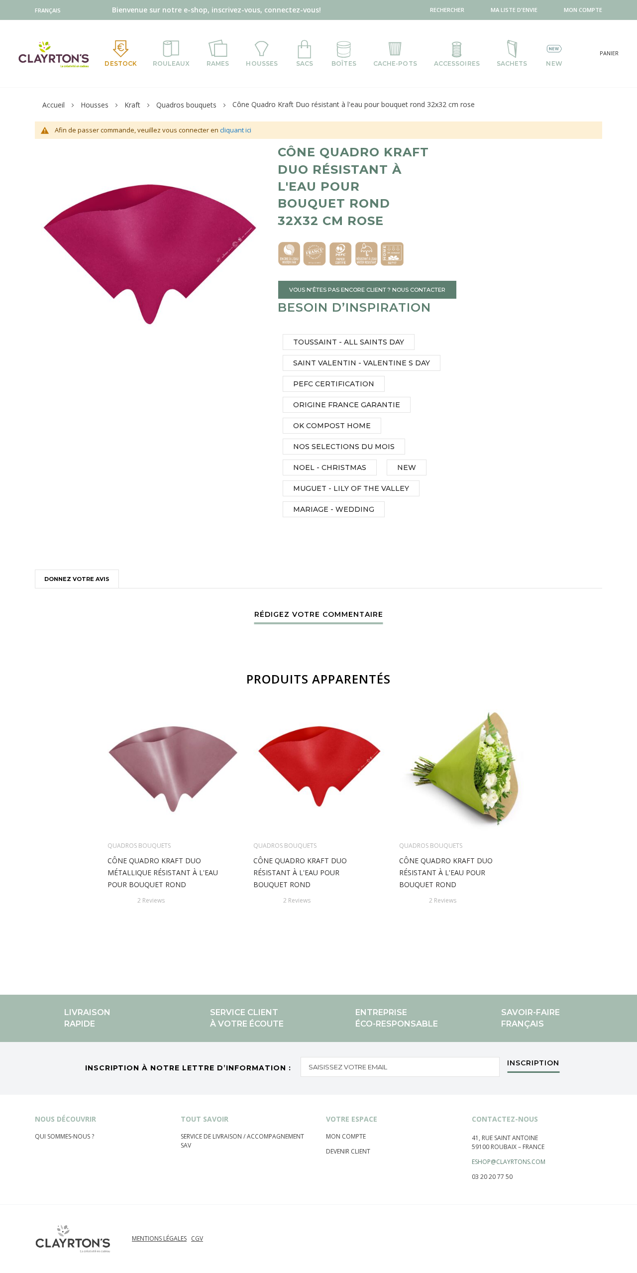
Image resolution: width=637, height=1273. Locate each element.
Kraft (132, 105)
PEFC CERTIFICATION (333, 383)
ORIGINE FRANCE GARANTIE (346, 404)
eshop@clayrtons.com (508, 1161)
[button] (50, 10)
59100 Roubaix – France (508, 1147)
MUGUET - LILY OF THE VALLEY (351, 488)
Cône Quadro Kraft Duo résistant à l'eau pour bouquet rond (300, 872)
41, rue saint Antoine (505, 1138)
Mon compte (346, 1136)
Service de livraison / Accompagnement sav (242, 1141)
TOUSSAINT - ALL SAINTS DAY (348, 342)
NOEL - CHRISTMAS (329, 467)
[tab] (77, 579)
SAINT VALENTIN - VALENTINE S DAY (361, 362)
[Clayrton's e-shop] (53, 54)
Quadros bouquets (186, 105)
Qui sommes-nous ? (64, 1136)
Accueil (53, 105)
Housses (94, 105)
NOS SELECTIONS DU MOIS (344, 446)
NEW (406, 467)
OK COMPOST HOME (332, 425)
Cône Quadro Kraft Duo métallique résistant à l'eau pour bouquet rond (162, 872)
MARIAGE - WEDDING (333, 509)
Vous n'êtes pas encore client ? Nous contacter (367, 289)
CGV (197, 1238)
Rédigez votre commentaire (318, 615)
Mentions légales (159, 1238)
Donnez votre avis (76, 579)
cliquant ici (235, 129)
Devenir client (348, 1151)
